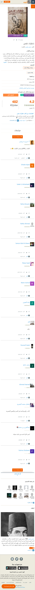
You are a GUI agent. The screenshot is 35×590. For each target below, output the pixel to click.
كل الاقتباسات (13, 120)
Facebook (18, 39)
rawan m (21, 498)
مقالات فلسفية (30, 72)
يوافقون (23, 158)
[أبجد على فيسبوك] (21, 559)
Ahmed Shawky (15, 498)
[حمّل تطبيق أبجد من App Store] (23, 568)
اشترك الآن (11, 95)
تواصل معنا (25, 582)
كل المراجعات (17, 474)
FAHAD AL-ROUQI (9, 498)
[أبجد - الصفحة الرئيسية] (25, 1)
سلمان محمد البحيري (23, 404)
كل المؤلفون (29, 550)
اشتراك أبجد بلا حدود (10, 582)
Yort (10, 490)
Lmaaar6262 (32, 498)
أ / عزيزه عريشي (22, 120)
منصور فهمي (28, 47)
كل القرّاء (30, 502)
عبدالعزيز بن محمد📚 (23, 427)
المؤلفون (3, 582)
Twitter (16, 39)
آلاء (27, 498)
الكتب (30, 582)
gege (33, 490)
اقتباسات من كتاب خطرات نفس (25, 113)
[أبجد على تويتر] (16, 559)
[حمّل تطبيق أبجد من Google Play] (11, 568)
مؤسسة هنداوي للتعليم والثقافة (26, 88)
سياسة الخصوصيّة (21, 587)
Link (24, 154)
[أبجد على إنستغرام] (12, 559)
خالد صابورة (15, 490)
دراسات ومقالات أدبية (28, 67)
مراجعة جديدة (16, 137)
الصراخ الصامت (20, 490)
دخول (1, 1)
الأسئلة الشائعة (18, 582)
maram (26, 490)
